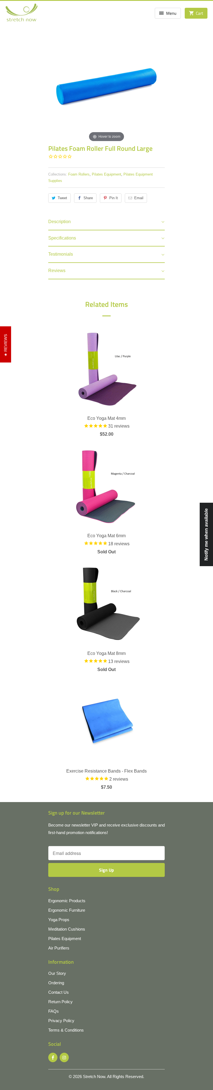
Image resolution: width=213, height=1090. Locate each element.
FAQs (53, 1011)
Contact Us (58, 992)
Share (88, 198)
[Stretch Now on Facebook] (52, 1057)
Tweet (62, 198)
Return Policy (60, 1001)
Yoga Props (58, 919)
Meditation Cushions (66, 929)
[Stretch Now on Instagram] (64, 1057)
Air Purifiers (58, 948)
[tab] (106, 222)
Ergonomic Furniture (66, 910)
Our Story (57, 973)
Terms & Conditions (66, 1030)
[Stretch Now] (21, 14)
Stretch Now (94, 1076)
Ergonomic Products (66, 900)
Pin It (113, 198)
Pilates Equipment (106, 174)
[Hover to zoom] (106, 84)
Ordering (56, 982)
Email (138, 198)
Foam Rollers (79, 174)
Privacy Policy (61, 1020)
